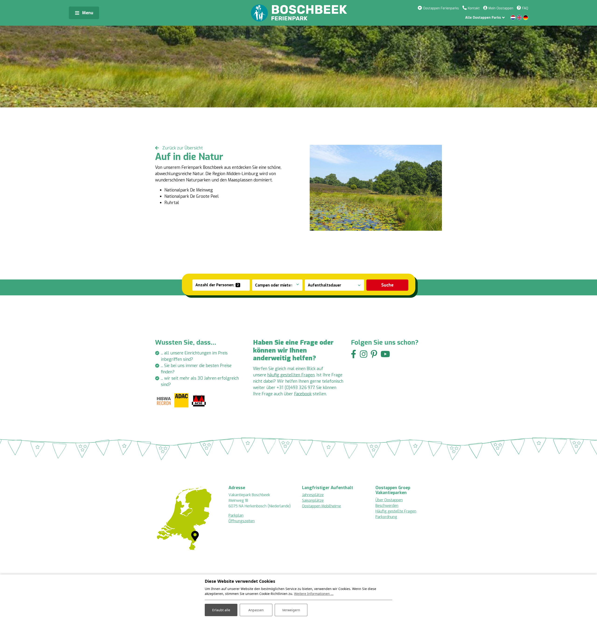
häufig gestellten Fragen (291, 375)
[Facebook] (353, 354)
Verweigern (291, 610)
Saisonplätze (313, 500)
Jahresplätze (313, 494)
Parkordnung (386, 516)
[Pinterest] (374, 354)
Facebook (303, 394)
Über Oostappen (389, 500)
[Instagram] (363, 354)
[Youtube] (385, 354)
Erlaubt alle (221, 610)
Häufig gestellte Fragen (395, 511)
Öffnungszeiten (242, 521)
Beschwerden (386, 505)
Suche (387, 285)
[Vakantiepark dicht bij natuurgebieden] (376, 188)
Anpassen (256, 610)
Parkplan (236, 515)
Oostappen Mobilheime (321, 506)
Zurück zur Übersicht (182, 148)
